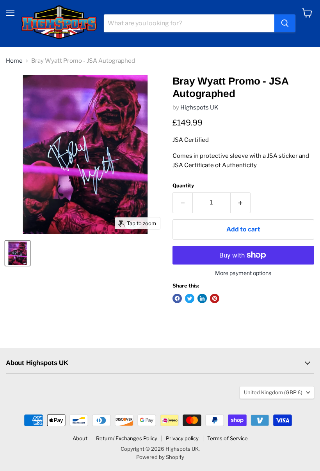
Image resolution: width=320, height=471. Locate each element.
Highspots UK (199, 107)
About (80, 438)
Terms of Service (227, 438)
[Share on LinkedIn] (202, 298)
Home (14, 61)
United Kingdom (273, 392)
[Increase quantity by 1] (241, 202)
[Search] (284, 23)
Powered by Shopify (160, 457)
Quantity (183, 186)
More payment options (243, 273)
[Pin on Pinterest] (214, 298)
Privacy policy (182, 438)
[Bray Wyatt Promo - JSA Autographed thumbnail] (17, 253)
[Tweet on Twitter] (189, 298)
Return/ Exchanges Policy (126, 438)
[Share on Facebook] (177, 298)
